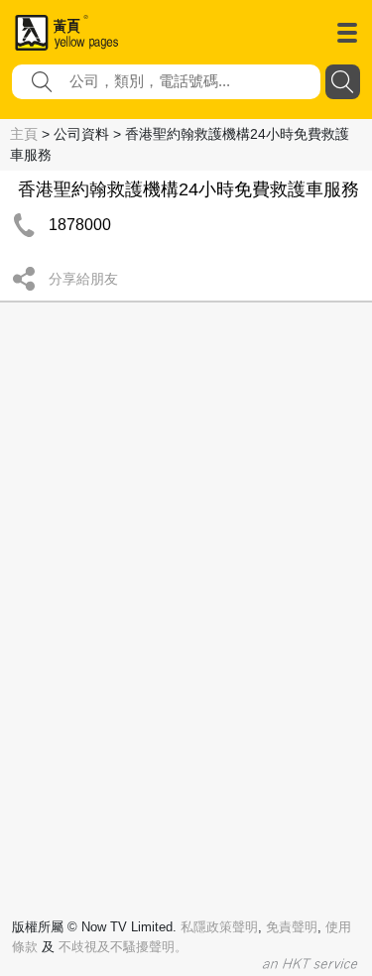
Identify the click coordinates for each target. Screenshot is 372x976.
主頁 (24, 134)
